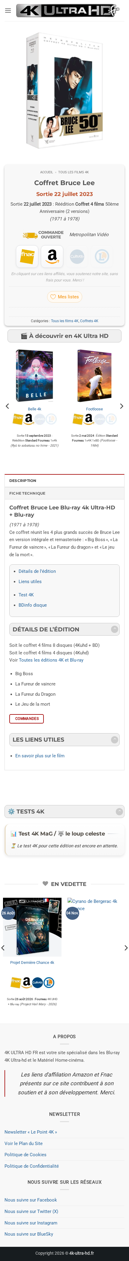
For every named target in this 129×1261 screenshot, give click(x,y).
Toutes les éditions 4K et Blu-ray (51, 660)
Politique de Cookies (25, 1154)
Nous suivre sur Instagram (30, 1223)
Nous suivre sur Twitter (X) (31, 1211)
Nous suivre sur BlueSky (28, 1234)
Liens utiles (30, 581)
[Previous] (7, 406)
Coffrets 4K (89, 321)
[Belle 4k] (35, 375)
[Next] (121, 406)
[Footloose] (95, 375)
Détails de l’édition (37, 571)
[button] (7, 10)
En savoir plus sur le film (39, 756)
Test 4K (26, 595)
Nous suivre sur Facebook (30, 1200)
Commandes (27, 719)
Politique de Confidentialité (31, 1166)
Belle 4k (34, 409)
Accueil (46, 172)
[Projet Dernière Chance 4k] (32, 927)
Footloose (94, 409)
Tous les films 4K (73, 172)
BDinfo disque (33, 605)
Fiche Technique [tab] (27, 493)
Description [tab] (23, 480)
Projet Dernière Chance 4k (32, 962)
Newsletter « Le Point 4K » (30, 1132)
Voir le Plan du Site (23, 1143)
